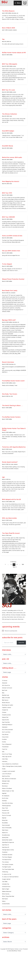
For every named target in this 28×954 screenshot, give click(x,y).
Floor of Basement (6, 744)
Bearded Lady (5, 695)
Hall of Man (5, 759)
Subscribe (21, 642)
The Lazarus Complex (7, 864)
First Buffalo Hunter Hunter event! (13, 381)
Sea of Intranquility (6, 827)
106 (23, 564)
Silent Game (5, 830)
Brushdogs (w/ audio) (7, 705)
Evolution (4, 739)
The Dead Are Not (6, 859)
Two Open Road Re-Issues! (11, 533)
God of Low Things (7, 754)
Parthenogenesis (6, 805)
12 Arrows (4, 680)
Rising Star (4, 820)
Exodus (4, 741)
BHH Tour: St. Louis (8, 90)
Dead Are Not (5, 719)
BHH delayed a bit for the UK (11, 499)
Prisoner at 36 (5, 813)
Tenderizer (4, 852)
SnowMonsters (6, 835)
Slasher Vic (5, 832)
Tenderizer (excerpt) (7, 854)
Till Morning (5, 871)
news (11, 116)
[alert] (14, 631)
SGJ (12, 396)
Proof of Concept (6, 815)
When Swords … (6, 894)
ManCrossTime (6, 776)
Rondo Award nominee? (10, 462)
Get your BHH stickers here (11, 250)
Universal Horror (6, 886)
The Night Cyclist (6, 867)
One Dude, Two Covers (9, 394)
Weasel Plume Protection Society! (13, 279)
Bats (3, 692)
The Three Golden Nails (8, 869)
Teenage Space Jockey (8, 849)
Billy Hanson (5, 700)
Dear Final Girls (6, 722)
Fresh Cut (4, 749)
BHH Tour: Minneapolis (9, 64)
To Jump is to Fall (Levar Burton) (10, 876)
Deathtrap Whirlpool (7, 724)
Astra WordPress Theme (15, 950)
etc (10, 41)
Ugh (3, 477)
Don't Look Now (6, 732)
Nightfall (4, 793)
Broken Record (6, 702)
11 (16, 564)
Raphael (4, 818)
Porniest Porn (5, 810)
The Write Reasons (8, 11)
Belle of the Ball (6, 697)
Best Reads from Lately (9, 290)
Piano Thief (5, 808)
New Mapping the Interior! (10, 181)
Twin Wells (4, 881)
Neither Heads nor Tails (8, 791)
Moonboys (5, 786)
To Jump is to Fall (6, 874)
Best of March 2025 (8, 28)
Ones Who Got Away (7, 803)
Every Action (5, 737)
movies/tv (10, 30)
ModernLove (5, 783)
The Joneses (5, 862)
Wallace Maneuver (6, 891)
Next (15, 567)
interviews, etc (15, 13)
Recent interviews (8, 362)
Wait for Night (5, 889)
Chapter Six (5, 710)
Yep (3, 39)
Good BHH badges (8, 131)
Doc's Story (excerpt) (7, 729)
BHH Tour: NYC (7, 193)
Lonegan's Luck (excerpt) (8, 771)
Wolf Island (5, 898)
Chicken (4, 712)
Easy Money (5, 734)
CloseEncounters (6, 715)
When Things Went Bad (8, 896)
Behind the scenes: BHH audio (12, 157)
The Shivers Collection (9, 114)
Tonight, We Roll (6, 879)
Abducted (4, 683)
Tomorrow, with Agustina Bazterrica (13, 447)
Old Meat (4, 800)
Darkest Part (5, 717)
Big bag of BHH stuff (9, 320)
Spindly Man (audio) (7, 840)
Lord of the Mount (6, 773)
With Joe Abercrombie (9, 518)
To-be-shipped (7, 264)
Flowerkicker (5, 746)
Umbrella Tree (5, 884)
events (14, 66)
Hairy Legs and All (6, 756)
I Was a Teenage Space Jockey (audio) (12, 766)
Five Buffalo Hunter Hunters (11, 417)
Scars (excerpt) (6, 825)
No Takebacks (5, 795)
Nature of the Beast (7, 788)
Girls (3, 751)
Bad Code (4, 690)
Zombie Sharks (6, 903)
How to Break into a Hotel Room (10, 764)
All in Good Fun (6, 685)
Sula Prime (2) (5, 847)
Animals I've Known (7, 688)
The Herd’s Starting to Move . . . (12, 405)
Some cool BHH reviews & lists (12, 235)
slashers (15, 30)
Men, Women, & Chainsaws (9, 778)
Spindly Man (5, 837)
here (22, 619)
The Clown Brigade (7, 857)
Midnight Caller (6, 781)
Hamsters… (5, 761)
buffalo (9, 13)
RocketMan (5, 822)
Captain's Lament (6, 707)
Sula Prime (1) (5, 845)
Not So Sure (5, 798)
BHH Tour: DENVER (8, 217)
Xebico (4, 901)
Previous (13, 561)
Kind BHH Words (7, 146)
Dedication (4, 727)
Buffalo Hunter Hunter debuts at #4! (14, 52)
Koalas (3, 768)
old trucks (19, 617)
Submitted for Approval (8, 842)
